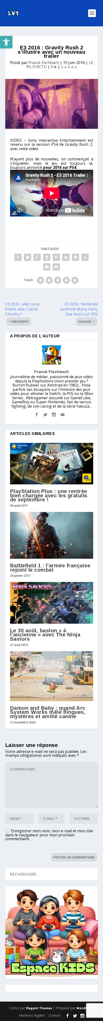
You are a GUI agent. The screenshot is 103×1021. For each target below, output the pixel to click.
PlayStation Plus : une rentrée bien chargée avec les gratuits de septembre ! (48, 495)
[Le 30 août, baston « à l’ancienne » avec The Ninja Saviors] (51, 603)
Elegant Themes (39, 1008)
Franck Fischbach (44, 62)
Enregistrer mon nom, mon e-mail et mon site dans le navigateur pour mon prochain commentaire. (49, 834)
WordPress (85, 1008)
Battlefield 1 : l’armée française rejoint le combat (50, 568)
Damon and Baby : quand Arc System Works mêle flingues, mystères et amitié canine (48, 712)
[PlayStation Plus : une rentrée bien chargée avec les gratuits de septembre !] (51, 464)
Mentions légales (32, 1015)
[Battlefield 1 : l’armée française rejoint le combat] (51, 535)
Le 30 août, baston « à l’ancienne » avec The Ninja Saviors (45, 635)
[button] (6, 42)
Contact (55, 1015)
